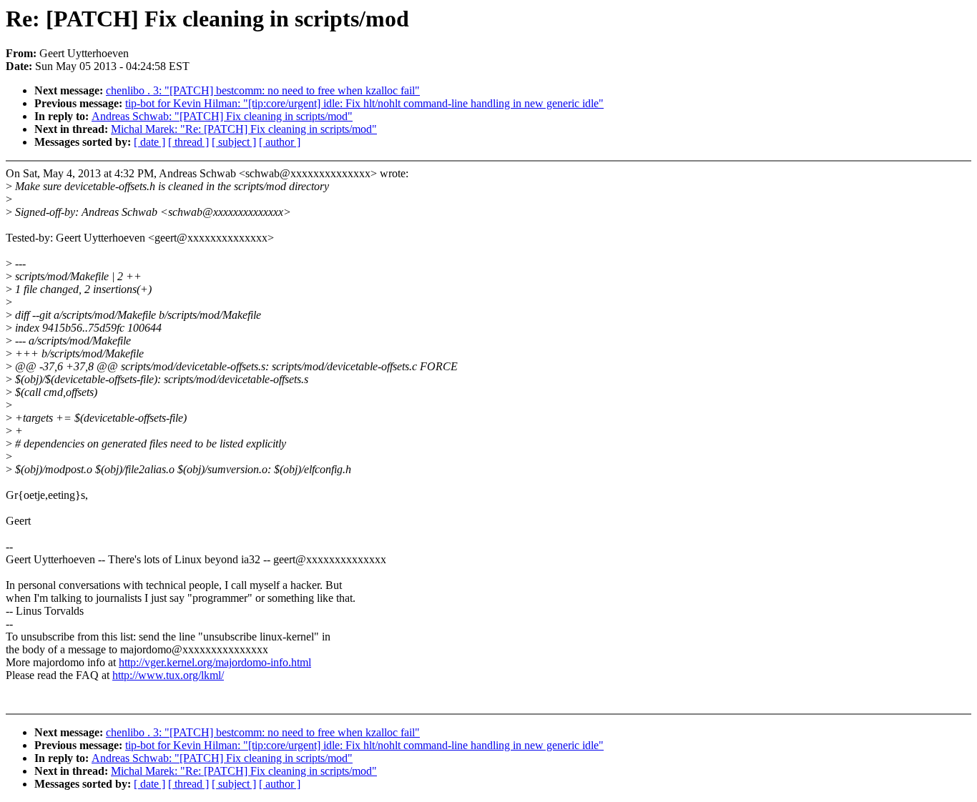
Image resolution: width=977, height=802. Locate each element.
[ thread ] (188, 142)
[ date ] (149, 142)
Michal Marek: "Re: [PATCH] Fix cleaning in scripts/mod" (244, 129)
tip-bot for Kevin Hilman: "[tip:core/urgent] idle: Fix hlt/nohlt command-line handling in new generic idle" (364, 103)
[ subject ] (234, 142)
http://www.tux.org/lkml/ (168, 675)
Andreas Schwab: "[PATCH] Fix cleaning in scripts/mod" (222, 116)
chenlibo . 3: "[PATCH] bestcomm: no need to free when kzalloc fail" (263, 90)
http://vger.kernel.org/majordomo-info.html (215, 662)
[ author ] (279, 142)
